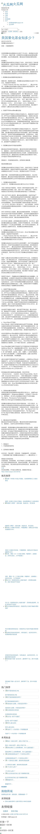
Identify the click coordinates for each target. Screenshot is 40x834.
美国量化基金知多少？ (18, 37)
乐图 (6, 15)
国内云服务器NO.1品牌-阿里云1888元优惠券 (18, 801)
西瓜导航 (14, 811)
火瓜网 (18, 3)
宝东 (6, 17)
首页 (6, 11)
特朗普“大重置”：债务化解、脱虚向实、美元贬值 (19, 526)
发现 (6, 13)
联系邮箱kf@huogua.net (16, 23)
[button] (4, 33)
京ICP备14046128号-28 (21, 814)
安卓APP (11, 24)
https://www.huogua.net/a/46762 (10, 472)
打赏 (2, 468)
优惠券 (5, 811)
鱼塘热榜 (7, 19)
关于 (6, 21)
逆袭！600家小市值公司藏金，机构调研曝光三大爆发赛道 (22, 501)
